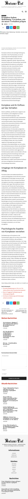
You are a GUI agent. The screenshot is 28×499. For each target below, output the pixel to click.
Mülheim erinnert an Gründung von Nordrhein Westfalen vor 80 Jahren (10, 418)
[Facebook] (7, 27)
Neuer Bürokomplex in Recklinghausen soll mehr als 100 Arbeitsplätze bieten (10, 427)
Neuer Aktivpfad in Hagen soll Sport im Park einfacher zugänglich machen (10, 390)
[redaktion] (2, 24)
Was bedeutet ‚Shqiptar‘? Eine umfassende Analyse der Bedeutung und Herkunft (10, 324)
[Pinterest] (14, 27)
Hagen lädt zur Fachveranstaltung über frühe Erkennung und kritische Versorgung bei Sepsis (10, 399)
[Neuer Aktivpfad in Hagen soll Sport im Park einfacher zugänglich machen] (22, 390)
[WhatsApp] (18, 27)
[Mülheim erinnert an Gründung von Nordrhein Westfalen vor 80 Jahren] (22, 419)
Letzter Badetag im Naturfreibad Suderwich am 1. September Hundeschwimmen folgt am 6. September (10, 409)
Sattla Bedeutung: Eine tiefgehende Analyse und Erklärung (21, 311)
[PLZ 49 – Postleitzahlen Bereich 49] (22, 345)
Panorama (4, 15)
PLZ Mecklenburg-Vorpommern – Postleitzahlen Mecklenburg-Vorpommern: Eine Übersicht (9, 335)
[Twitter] (11, 27)
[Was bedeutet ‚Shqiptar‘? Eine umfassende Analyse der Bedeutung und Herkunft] (22, 325)
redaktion (6, 24)
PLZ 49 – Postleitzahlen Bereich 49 (10, 343)
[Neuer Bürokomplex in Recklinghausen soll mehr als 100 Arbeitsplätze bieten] (22, 427)
